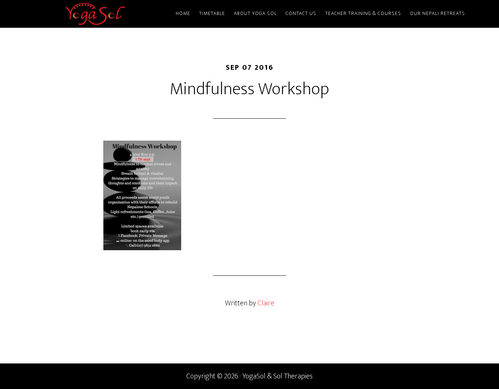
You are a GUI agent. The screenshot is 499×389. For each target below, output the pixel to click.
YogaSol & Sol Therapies (96, 14)
